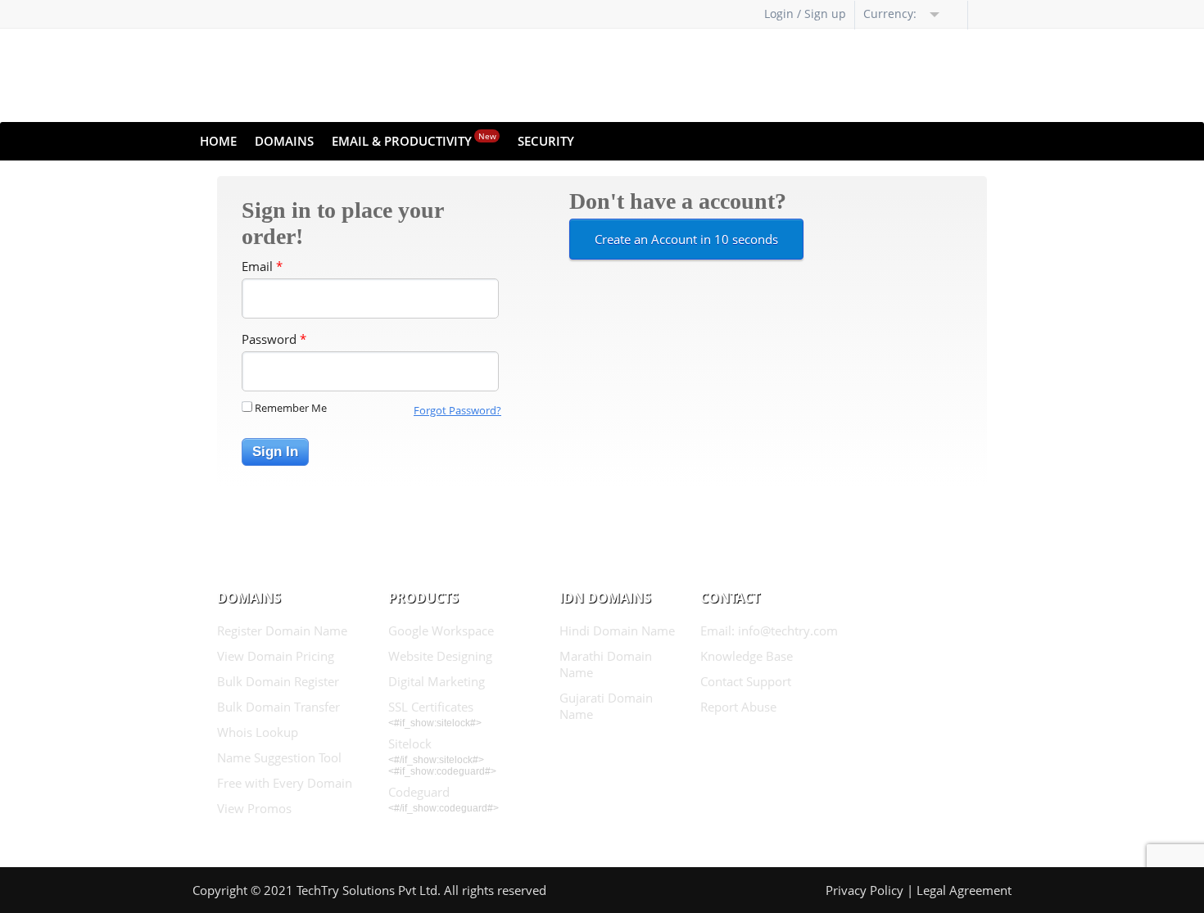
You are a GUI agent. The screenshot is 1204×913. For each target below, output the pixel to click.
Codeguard (419, 792)
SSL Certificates (430, 706)
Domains (284, 141)
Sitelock (410, 743)
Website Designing (440, 656)
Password (274, 339)
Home (218, 141)
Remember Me (291, 407)
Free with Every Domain (284, 783)
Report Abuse (738, 706)
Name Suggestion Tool (279, 757)
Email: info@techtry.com (769, 630)
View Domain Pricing (275, 656)
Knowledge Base (746, 656)
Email (262, 266)
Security (546, 141)
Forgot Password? (457, 410)
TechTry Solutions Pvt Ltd (366, 890)
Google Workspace (441, 630)
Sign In (275, 451)
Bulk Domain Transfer (278, 706)
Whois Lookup (257, 732)
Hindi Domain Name (617, 630)
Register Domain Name (282, 630)
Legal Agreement (964, 890)
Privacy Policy (864, 890)
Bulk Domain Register (278, 681)
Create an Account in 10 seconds (686, 239)
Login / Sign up (805, 13)
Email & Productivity (414, 139)
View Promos (254, 808)
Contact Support (745, 681)
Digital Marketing (436, 681)
